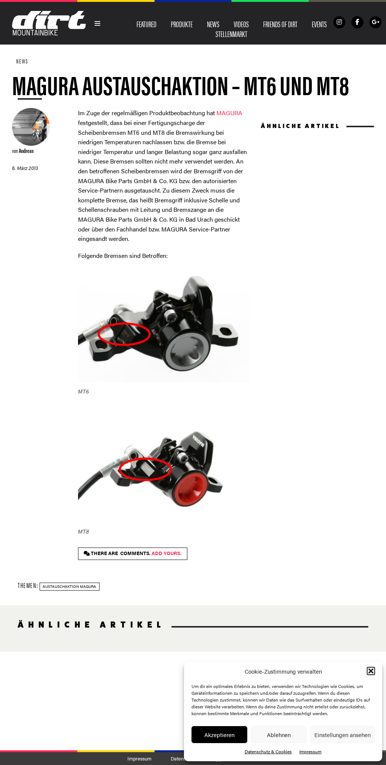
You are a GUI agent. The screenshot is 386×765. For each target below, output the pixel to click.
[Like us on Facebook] (357, 22)
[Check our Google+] (375, 22)
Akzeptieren (219, 735)
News (213, 24)
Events (319, 24)
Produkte (182, 24)
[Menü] (97, 23)
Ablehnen (279, 735)
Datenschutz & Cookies (268, 751)
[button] (371, 671)
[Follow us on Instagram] (339, 22)
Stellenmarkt (231, 34)
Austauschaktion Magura (69, 586)
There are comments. (135, 553)
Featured (146, 24)
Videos (241, 24)
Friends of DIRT (280, 24)
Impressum (310, 751)
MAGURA (229, 112)
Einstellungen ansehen (342, 735)
